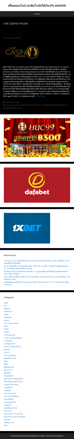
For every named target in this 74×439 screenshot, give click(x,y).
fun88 (6, 315)
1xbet (6, 303)
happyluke (8, 317)
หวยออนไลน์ (8, 376)
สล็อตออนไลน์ (9, 367)
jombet (6, 320)
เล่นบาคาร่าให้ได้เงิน (11, 396)
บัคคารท (7, 350)
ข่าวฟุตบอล (8, 341)
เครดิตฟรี (7, 390)
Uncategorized (9, 335)
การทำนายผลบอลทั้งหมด (13, 338)
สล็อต (6, 364)
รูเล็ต (5, 361)
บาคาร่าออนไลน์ (10, 355)
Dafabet (7, 309)
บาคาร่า (7, 352)
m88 (5, 326)
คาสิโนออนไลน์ (9, 344)
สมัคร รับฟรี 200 (34, 105)
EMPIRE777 (8, 312)
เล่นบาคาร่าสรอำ (10, 393)
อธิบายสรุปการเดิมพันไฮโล (13, 379)
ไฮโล (6, 425)
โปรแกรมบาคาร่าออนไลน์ (13, 414)
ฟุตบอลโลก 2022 (10, 358)
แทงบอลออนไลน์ (10, 402)
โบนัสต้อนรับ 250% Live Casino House (24, 34)
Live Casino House (12, 102)
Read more (41, 96)
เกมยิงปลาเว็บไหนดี (11, 385)
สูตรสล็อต (7, 373)
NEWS (6, 329)
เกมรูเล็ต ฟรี (8, 387)
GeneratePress (58, 436)
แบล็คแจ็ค (7, 405)
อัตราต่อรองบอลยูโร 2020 (13, 382)
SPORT (6, 332)
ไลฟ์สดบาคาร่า (9, 422)
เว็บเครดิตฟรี (8, 399)
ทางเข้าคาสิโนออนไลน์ (12, 347)
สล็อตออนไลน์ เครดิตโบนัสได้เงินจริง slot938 (37, 5)
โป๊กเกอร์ (7, 420)
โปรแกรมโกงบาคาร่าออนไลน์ (14, 417)
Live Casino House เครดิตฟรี (16, 105)
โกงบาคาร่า (8, 411)
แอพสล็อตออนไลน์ (10, 408)
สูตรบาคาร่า (8, 370)
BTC (5, 306)
